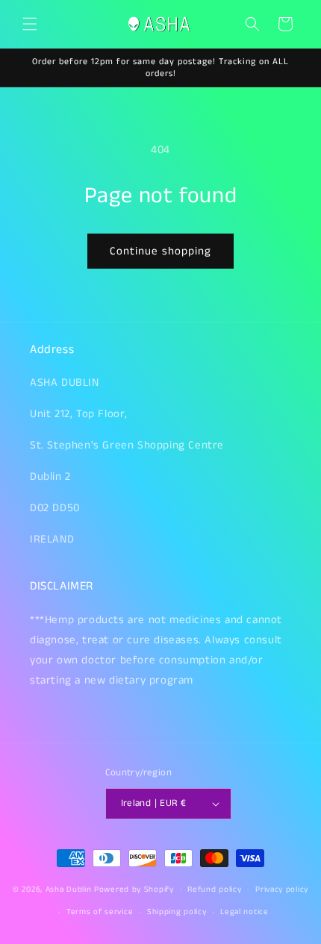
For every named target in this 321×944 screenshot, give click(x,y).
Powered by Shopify (134, 889)
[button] (29, 23)
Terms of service (99, 912)
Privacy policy (281, 889)
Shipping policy (177, 912)
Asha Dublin (69, 889)
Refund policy (214, 889)
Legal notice (244, 912)
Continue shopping (160, 251)
